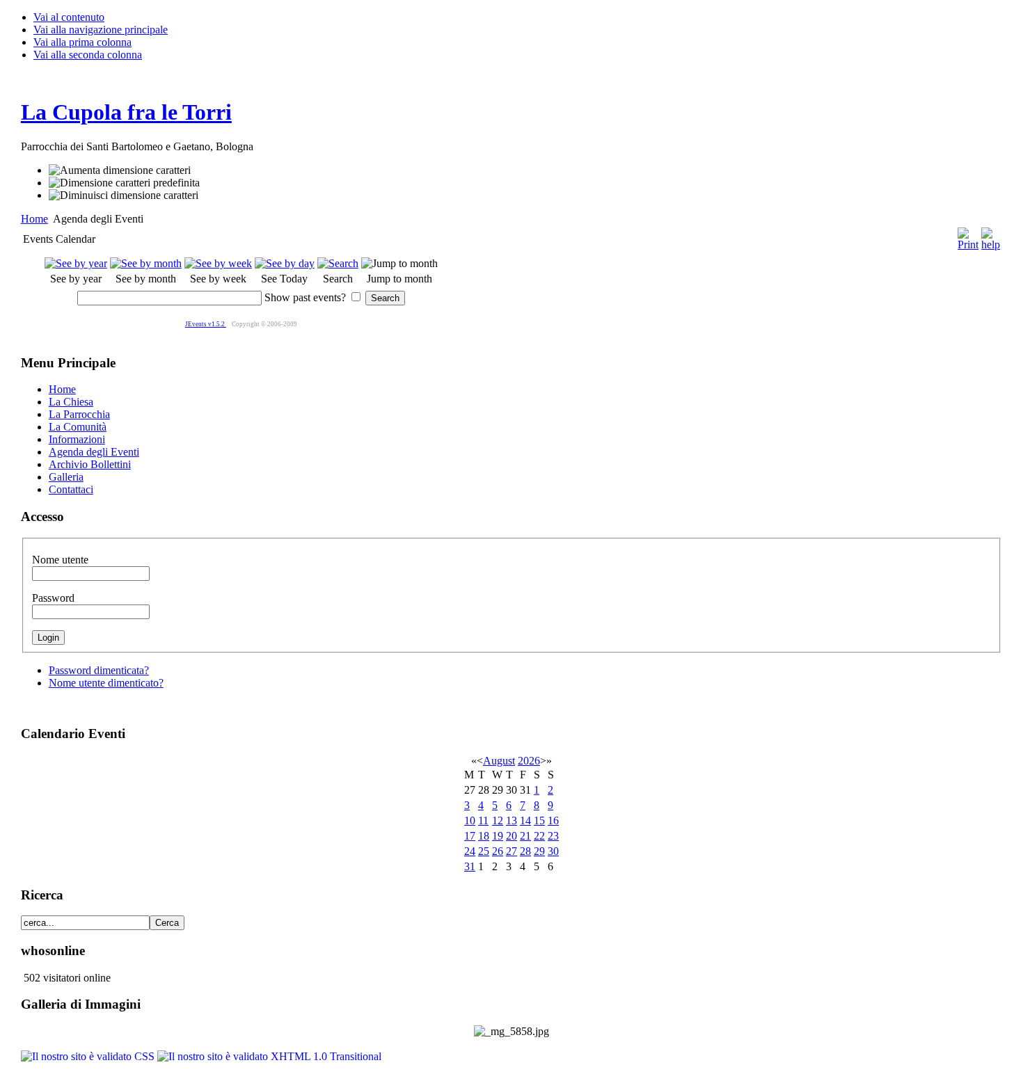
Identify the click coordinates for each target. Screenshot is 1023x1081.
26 (497, 851)
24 (469, 851)
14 (525, 820)
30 (553, 851)
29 (539, 851)
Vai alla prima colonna (82, 42)
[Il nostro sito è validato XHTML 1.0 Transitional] (269, 1056)
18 (483, 836)
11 (483, 820)
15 (539, 820)
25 (483, 851)
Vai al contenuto (68, 17)
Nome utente (60, 560)
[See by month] (146, 263)
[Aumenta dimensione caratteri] (120, 170)
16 (553, 820)
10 (469, 820)
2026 (529, 761)
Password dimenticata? (99, 670)
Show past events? (305, 297)
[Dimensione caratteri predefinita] (124, 183)
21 (525, 836)
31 (469, 866)
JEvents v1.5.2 (205, 324)
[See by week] (218, 263)
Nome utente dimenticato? (106, 683)
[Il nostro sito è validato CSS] (89, 1056)
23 (553, 836)
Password (53, 598)
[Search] (337, 263)
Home (34, 219)
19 (497, 836)
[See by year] (76, 263)
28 (525, 851)
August (499, 761)
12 (497, 820)
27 (511, 851)
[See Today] (285, 263)
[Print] (968, 235)
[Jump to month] (399, 263)
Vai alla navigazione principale (100, 29)
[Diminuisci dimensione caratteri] (123, 195)
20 (511, 836)
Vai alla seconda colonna (87, 55)
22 (539, 836)
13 (511, 820)
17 (469, 836)
